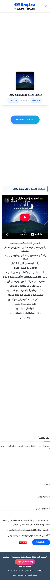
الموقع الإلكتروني (43, 508)
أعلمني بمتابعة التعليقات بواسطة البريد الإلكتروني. (27, 530)
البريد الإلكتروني (43, 497)
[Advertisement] (25, 40)
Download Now (25, 119)
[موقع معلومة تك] (25, 6)
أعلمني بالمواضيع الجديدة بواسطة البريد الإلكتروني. (27, 536)
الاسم (47, 485)
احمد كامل (36, 100)
